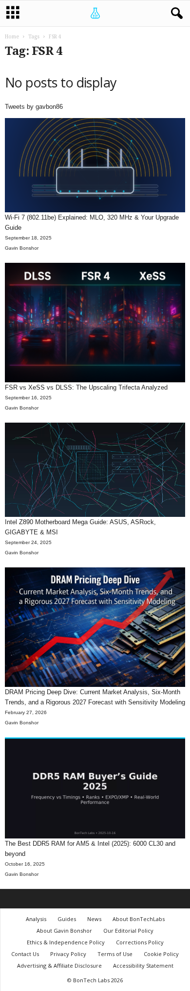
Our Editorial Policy (128, 930)
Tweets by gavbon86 (34, 106)
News (94, 919)
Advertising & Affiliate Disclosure (59, 965)
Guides (66, 919)
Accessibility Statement (143, 965)
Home (12, 36)
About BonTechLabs (139, 919)
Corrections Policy (140, 942)
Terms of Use (115, 953)
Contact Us (25, 953)
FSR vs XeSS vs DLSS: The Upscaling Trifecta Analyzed (86, 387)
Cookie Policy (161, 953)
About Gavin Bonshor (64, 930)
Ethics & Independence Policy (66, 942)
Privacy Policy (68, 953)
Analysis (36, 919)
